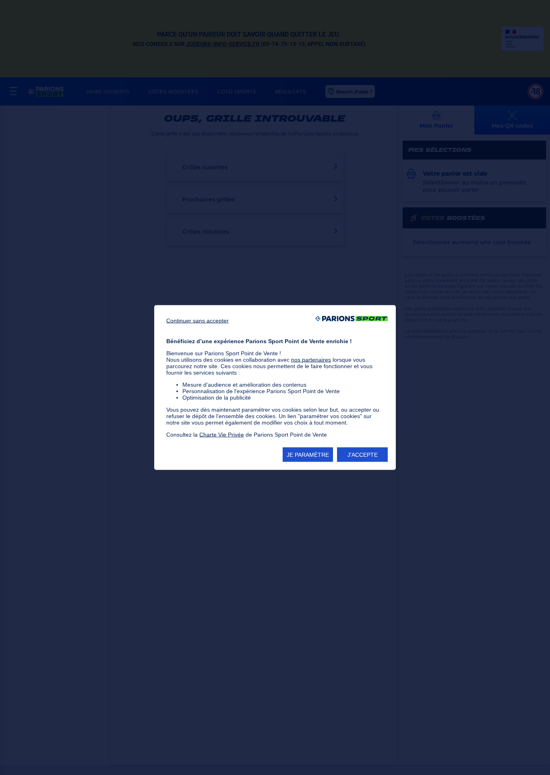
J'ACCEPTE (362, 455)
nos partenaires (311, 359)
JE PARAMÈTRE (308, 455)
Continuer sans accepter (197, 320)
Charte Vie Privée (221, 434)
